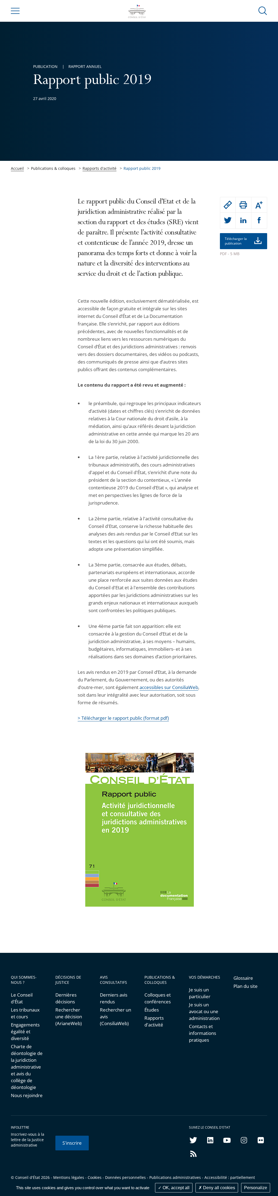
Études (151, 1010)
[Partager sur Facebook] (259, 220)
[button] (262, 10)
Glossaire (243, 978)
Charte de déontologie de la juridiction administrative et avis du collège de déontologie (27, 1066)
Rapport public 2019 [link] (142, 168)
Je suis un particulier (199, 993)
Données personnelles (125, 1177)
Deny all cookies (218, 1187)
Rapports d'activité (99, 168)
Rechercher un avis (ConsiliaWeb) (115, 1016)
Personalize (255, 1187)
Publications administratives (175, 1177)
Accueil (17, 168)
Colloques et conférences (157, 998)
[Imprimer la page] (243, 204)
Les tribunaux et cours (25, 1013)
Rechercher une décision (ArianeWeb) (68, 1016)
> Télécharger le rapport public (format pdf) (123, 718)
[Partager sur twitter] (228, 220)
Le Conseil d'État (22, 998)
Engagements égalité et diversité (25, 1031)
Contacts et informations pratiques (202, 1033)
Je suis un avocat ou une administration (204, 1011)
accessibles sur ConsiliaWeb (169, 687)
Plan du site (245, 986)
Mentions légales (68, 1177)
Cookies (95, 1177)
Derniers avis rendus (113, 998)
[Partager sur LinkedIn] (243, 220)
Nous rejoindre (27, 1095)
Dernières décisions (66, 998)
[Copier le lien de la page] (228, 204)
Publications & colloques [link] (53, 168)
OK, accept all (175, 1187)
